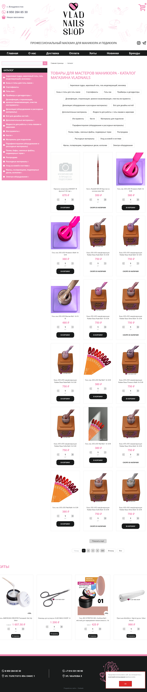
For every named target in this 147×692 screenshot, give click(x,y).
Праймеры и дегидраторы (18, 95)
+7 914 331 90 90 (74, 670)
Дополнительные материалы (20, 120)
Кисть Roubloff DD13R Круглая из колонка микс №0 (98, 190)
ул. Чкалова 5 (73, 676)
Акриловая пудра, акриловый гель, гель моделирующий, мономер (24, 77)
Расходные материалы (17, 161)
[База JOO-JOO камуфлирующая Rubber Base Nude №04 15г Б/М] (97, 233)
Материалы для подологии (18, 139)
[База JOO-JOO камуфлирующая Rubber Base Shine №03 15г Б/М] (130, 488)
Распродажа (11, 157)
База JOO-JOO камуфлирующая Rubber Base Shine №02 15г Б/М (130, 445)
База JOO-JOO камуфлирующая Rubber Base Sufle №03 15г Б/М (65, 445)
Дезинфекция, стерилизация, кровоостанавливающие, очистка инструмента (21, 102)
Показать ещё (98, 541)
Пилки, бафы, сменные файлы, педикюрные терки (20, 152)
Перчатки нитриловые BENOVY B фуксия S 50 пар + (65, 190)
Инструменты (12, 131)
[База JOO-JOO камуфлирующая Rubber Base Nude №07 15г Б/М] (97, 296)
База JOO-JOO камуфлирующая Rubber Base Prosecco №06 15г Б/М (130, 381)
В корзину (65, 207)
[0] (141, 7)
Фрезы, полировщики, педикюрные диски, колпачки (22, 171)
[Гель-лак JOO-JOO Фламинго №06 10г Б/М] (65, 233)
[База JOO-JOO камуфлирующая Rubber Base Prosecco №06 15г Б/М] (130, 360)
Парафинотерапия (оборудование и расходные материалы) (22, 145)
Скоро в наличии (98, 207)
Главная (12, 53)
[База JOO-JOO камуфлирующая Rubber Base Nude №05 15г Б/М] (65, 360)
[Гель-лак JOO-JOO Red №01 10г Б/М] (97, 424)
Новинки (113, 53)
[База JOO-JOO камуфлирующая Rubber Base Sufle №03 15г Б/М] (65, 424)
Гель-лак (10, 91)
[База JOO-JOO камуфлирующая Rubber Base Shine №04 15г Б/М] (130, 296)
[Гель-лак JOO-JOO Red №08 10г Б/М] (65, 488)
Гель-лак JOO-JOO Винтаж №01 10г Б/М (65, 317)
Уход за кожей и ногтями (17, 165)
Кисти (9, 135)
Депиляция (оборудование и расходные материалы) (24, 110)
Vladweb (80, 688)
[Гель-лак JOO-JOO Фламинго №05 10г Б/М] (130, 169)
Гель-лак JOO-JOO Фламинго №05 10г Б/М (130, 190)
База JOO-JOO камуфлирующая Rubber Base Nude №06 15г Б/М (130, 253)
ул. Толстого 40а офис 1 (19, 676)
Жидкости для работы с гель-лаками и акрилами (23, 125)
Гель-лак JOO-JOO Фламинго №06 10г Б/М (65, 253)
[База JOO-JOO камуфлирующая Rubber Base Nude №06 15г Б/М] (130, 233)
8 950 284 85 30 (12, 670)
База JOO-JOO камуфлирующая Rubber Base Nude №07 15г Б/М (98, 317)
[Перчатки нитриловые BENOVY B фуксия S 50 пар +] (65, 169)
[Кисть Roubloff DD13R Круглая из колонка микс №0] (97, 169)
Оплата (74, 53)
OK (125, 684)
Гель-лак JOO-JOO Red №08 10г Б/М (65, 507)
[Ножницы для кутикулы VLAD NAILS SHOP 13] (54, 595)
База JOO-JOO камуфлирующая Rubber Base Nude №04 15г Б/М (98, 253)
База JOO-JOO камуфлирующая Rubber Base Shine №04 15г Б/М (130, 317)
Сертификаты (12, 87)
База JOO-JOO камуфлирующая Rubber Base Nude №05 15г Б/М (65, 381)
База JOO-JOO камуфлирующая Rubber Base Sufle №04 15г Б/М (98, 508)
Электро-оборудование (17, 176)
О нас (32, 53)
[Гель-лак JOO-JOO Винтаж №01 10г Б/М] (65, 296)
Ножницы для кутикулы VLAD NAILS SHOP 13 (54, 618)
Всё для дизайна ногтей (17, 116)
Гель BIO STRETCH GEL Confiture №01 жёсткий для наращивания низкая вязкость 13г (92, 619)
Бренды (134, 53)
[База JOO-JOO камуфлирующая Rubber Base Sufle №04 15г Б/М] (97, 488)
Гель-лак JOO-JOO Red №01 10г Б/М (98, 444)
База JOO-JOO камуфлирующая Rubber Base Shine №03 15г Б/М (130, 508)
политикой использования (116, 677)
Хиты (93, 53)
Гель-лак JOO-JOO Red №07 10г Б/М (98, 380)
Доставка (52, 53)
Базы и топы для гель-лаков (19, 83)
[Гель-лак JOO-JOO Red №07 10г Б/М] (97, 360)
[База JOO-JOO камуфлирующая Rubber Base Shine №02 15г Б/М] (130, 424)
